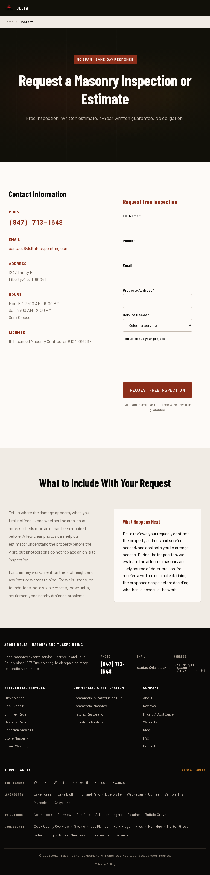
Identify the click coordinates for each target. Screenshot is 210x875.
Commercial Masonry (90, 706)
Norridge (155, 826)
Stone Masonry (16, 738)
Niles (139, 826)
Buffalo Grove (155, 814)
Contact (149, 746)
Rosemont (124, 835)
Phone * (129, 240)
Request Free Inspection (157, 390)
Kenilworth (80, 782)
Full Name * (132, 216)
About (147, 698)
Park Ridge (121, 826)
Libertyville (113, 794)
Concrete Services (18, 730)
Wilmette (60, 782)
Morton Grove (177, 826)
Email (127, 265)
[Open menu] (200, 8)
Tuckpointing (14, 698)
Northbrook (43, 814)
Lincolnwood (101, 835)
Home (9, 22)
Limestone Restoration (92, 722)
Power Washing (16, 746)
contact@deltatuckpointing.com (39, 248)
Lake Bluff (65, 794)
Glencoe (100, 782)
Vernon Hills (174, 794)
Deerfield (83, 814)
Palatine (133, 814)
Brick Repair (14, 706)
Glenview (64, 814)
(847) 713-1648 (36, 222)
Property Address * (138, 290)
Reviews (149, 706)
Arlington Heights (108, 814)
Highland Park (89, 794)
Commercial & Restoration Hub (98, 698)
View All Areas (194, 770)
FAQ (146, 738)
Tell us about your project (144, 338)
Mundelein (41, 802)
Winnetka (41, 782)
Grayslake (62, 802)
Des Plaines (99, 826)
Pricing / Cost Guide (158, 714)
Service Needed (136, 315)
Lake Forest (43, 794)
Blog (146, 730)
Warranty (150, 722)
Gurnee (153, 794)
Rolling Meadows (72, 835)
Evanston (119, 782)
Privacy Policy (105, 864)
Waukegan (135, 794)
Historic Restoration (89, 714)
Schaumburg (44, 835)
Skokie (79, 826)
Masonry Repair (16, 722)
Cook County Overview (51, 826)
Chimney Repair (16, 714)
